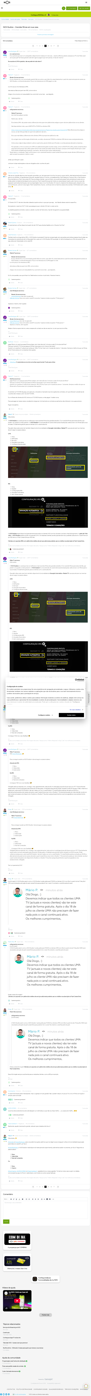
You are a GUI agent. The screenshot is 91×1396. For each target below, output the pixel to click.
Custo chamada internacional (10, 1371)
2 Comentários (6, 1363)
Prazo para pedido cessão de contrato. (13, 1366)
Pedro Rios (11, 941)
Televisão (24, 19)
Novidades (6, 1350)
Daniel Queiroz (12, 222)
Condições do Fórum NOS (38, 1383)
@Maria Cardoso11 (32, 1171)
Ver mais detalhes (75, 709)
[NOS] (7, 2)
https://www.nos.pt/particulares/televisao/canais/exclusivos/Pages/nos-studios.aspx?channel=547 (39, 130)
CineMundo (6, 1332)
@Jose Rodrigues (16, 296)
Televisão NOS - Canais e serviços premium (15, 1342)
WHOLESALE (84, 1389)
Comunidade (5, 19)
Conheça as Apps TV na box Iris (11, 1337)
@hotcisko (11, 1142)
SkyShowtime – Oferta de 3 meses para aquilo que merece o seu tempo (23, 1348)
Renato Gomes (12, 250)
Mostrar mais (45, 1315)
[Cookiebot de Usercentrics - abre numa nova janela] (76, 680)
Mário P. (10, 414)
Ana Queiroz (11, 1091)
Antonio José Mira (13, 173)
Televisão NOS (7, 1334)
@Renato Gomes (14, 298)
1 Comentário (6, 1373)
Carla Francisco (12, 234)
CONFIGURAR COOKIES (40, 1389)
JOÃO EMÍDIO (12, 1108)
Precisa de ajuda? (88, 698)
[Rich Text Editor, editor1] (45, 1210)
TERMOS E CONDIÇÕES (72, 1389)
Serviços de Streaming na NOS (11, 1327)
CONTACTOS (11, 1389)
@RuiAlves (13, 362)
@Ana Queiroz (12, 1171)
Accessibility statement (53, 1383)
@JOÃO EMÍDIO (21, 1171)
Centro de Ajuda (15, 19)
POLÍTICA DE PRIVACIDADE (24, 1389)
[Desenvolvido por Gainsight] (45, 1379)
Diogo (10, 809)
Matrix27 (10, 75)
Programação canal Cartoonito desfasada (14, 1361)
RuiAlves (10, 342)
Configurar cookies (44, 715)
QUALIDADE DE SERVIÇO (56, 1389)
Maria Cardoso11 (13, 1123)
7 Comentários (6, 1368)
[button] (2, 8)
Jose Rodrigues (12, 51)
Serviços (30, 19)
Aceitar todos (71, 715)
